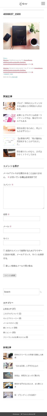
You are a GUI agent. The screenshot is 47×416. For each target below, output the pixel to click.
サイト (6, 238)
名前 (6, 214)
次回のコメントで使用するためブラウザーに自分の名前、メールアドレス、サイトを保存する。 (23, 254)
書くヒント (7, 332)
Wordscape (16, 414)
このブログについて (10, 314)
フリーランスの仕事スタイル (14, 337)
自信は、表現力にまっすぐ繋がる (27, 375)
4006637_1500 (8, 74)
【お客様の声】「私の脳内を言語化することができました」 (29, 141)
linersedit (14, 77)
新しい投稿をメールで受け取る (19, 266)
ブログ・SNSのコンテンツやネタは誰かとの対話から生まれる (29, 106)
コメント (8, 185)
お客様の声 (7, 309)
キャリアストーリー (10, 318)
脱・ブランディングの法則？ (25, 395)
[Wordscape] (24, 3)
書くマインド (8, 328)
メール (7, 226)
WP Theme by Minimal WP (28, 414)
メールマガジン (9, 323)
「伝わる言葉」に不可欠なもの (26, 366)
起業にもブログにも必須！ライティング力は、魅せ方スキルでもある (29, 118)
